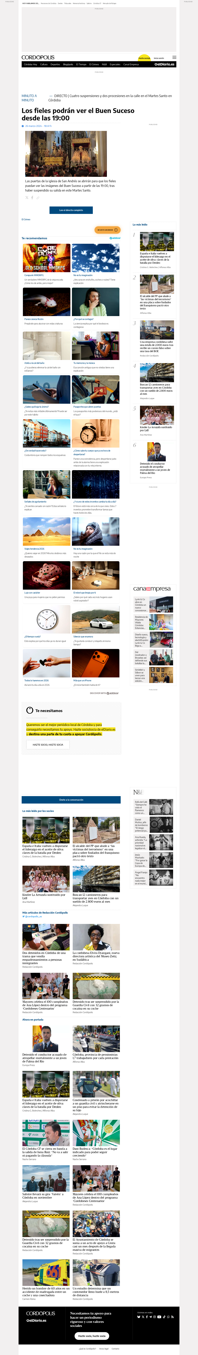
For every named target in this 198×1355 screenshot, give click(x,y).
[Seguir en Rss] (172, 1316)
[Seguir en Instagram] (154, 1316)
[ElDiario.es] (164, 64)
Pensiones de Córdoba (48, 3)
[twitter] (27, 198)
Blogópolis (68, 64)
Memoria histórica (79, 3)
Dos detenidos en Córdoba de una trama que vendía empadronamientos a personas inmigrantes (44, 958)
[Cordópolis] (43, 1313)
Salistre (89, 3)
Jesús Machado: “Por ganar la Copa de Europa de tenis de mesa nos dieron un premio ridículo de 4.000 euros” (141, 860)
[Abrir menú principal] (174, 57)
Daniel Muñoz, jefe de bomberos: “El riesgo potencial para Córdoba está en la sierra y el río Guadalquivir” (141, 825)
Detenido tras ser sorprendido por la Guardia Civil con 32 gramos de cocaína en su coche (96, 1005)
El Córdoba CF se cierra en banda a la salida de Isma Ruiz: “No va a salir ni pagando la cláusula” (45, 1152)
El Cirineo (94, 64)
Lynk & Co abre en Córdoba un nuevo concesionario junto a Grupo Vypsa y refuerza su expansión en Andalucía (141, 605)
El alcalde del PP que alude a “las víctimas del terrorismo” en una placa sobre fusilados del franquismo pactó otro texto (96, 851)
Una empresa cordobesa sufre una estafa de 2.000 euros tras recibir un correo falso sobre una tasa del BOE (156, 346)
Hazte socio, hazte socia (48, 744)
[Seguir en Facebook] (147, 1316)
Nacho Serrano (29, 1159)
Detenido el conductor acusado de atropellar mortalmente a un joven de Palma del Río (44, 1058)
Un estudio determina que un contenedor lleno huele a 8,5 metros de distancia (96, 1292)
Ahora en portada (32, 1019)
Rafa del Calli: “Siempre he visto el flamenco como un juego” (141, 808)
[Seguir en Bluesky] (138, 1316)
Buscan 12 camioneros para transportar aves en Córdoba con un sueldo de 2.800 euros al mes (95, 898)
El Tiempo (81, 64)
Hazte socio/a (144, 58)
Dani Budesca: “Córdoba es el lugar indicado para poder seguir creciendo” (95, 1152)
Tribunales (67, 3)
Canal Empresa (131, 64)
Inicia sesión (159, 58)
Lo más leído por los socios (38, 811)
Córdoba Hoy (30, 64)
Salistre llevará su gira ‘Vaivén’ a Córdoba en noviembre (42, 1195)
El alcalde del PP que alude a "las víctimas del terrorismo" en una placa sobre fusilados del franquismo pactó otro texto (155, 302)
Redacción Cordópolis (32, 967)
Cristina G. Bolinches (31, 856)
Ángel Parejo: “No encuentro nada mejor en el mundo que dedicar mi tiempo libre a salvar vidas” (141, 878)
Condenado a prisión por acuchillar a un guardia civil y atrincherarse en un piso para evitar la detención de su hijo (96, 1105)
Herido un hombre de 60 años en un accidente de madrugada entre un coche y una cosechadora (46, 1292)
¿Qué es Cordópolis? (87, 1349)
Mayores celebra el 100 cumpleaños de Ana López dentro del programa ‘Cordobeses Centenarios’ (45, 1005)
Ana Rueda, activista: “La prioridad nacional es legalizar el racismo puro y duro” (141, 843)
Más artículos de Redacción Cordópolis (45, 912)
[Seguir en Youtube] (159, 1316)
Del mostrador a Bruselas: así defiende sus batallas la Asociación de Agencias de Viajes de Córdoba (141, 658)
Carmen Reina (28, 1299)
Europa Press (28, 1065)
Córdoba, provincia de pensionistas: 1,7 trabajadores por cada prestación (95, 1056)
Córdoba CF (97, 3)
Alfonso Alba (49, 856)
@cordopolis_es (33, 916)
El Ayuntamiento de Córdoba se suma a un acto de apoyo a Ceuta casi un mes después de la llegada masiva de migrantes (94, 1245)
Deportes (55, 64)
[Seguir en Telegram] (150, 1316)
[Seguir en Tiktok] (164, 1316)
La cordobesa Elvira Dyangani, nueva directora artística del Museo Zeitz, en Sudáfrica (96, 956)
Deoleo (60, 3)
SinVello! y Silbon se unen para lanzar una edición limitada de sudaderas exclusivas (140, 675)
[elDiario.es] (43, 1320)
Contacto (115, 1349)
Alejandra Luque (80, 905)
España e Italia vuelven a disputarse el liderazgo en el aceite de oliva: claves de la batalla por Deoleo (45, 849)
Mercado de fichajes (109, 3)
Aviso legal (103, 1349)
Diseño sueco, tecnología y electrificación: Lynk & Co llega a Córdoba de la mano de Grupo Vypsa (141, 640)
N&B (104, 64)
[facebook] (32, 198)
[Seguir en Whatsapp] (168, 1316)
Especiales (115, 64)
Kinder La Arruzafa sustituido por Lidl (43, 896)
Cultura (43, 64)
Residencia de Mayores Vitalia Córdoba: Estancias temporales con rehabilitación (141, 623)
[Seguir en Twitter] (143, 1316)
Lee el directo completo (71, 210)
